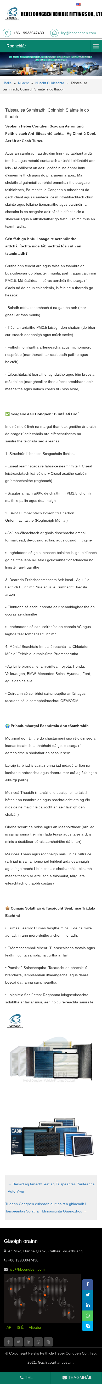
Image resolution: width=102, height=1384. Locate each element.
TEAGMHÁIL (80, 1377)
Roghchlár (16, 46)
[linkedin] (28, 1341)
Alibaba (35, 1327)
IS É (20, 1327)
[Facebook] (8, 1341)
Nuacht (23, 83)
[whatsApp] (38, 1341)
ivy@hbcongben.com (78, 33)
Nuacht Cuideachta (49, 83)
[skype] (48, 1341)
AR (9, 1327)
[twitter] (18, 1341)
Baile (8, 83)
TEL (29, 1377)
